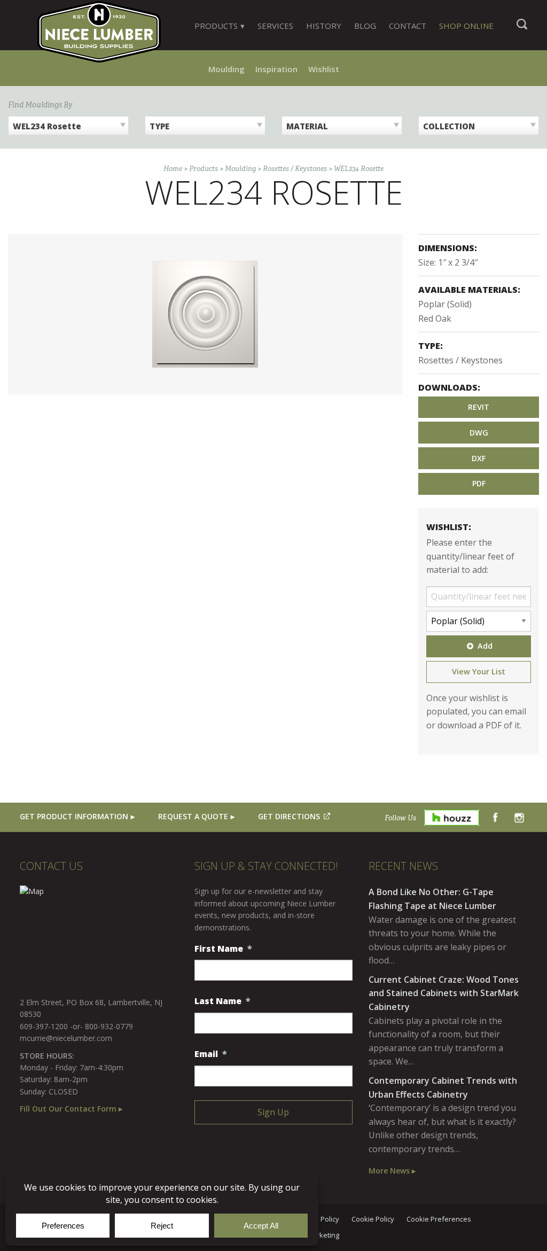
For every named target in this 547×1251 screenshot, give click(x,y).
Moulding (226, 69)
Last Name (222, 1001)
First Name (223, 948)
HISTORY (323, 25)
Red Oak (434, 318)
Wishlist (323, 69)
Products (203, 168)
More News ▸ (392, 1170)
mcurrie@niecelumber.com (66, 1038)
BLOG (365, 25)
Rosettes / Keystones (295, 168)
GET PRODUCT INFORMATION (74, 816)
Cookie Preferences (439, 1219)
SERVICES (275, 25)
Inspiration (276, 69)
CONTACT (407, 25)
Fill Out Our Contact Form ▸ (71, 1109)
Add (485, 646)
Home (172, 168)
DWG (479, 433)
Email (210, 1054)
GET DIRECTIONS (289, 816)
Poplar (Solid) (445, 304)
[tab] (219, 25)
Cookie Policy (372, 1219)
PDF (479, 483)
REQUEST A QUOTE (193, 816)
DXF (479, 458)
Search (522, 29)
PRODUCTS (216, 25)
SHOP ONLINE (466, 25)
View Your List (478, 671)
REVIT (478, 407)
